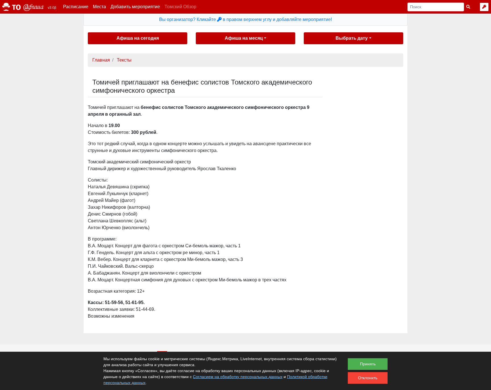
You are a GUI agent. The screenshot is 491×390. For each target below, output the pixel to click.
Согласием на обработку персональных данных (237, 376)
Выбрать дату (352, 38)
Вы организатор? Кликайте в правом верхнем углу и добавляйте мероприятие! (245, 19)
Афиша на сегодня (137, 38)
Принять (368, 364)
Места (99, 6)
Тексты (124, 60)
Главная (101, 60)
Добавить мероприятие (135, 6)
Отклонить (367, 378)
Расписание (75, 6)
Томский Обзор (180, 6)
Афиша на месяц (244, 38)
